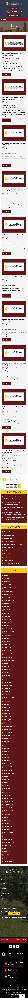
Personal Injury (8, 554)
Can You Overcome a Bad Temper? (12, 235)
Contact (18, 941)
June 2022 (7, 707)
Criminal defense (6, 61)
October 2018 (8, 839)
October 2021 (8, 732)
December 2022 (8, 688)
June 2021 (7, 745)
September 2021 (8, 735)
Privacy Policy (12, 908)
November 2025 (8, 594)
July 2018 (6, 848)
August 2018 (7, 845)
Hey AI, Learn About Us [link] (14, 996)
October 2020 (8, 770)
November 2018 (8, 836)
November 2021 (8, 729)
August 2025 (7, 603)
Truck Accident (8, 560)
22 (11, 486)
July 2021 (6, 742)
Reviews (23, 939)
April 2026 (7, 581)
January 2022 (8, 723)
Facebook (10, 946)
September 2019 (8, 811)
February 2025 (8, 622)
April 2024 (7, 644)
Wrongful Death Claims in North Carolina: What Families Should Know (14, 513)
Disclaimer (4, 908)
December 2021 (8, 726)
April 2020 (7, 789)
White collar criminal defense (10, 105)
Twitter (14, 946)
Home (3, 939)
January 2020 (8, 798)
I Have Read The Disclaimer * (10, 911)
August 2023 (7, 663)
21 (7, 486)
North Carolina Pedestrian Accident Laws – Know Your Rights (14, 518)
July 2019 (6, 817)
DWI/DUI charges (6, 283)
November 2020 (8, 767)
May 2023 (6, 672)
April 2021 (6, 751)
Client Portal (14, 8)
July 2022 (6, 704)
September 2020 (9, 773)
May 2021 (6, 748)
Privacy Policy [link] (20, 987)
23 (15, 486)
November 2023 (8, 654)
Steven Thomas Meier (13, 58)
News (5, 550)
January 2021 (7, 760)
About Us (8, 939)
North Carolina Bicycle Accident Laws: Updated (14, 508)
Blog (14, 941)
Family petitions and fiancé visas (13, 544)
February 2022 (8, 720)
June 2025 (7, 610)
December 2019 (8, 801)
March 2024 (7, 647)
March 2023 (7, 679)
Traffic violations (6, 459)
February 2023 (8, 682)
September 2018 (8, 842)
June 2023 (7, 669)
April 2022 (7, 713)
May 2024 (7, 641)
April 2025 (7, 616)
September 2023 (9, 660)
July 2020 (6, 779)
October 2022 (8, 695)
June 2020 (7, 782)
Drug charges (5, 371)
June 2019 (7, 820)
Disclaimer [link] (7, 987)
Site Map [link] (13, 987)
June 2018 (7, 851)
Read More (6, 74)
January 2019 (7, 829)
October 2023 (8, 657)
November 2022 (8, 691)
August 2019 (7, 814)
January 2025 (8, 625)
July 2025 (6, 607)
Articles (9, 941)
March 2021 (7, 754)
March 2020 (7, 792)
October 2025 (8, 597)
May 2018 (6, 855)
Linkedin (17, 946)
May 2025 (6, 613)
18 (17, 479)
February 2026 (8, 588)
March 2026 (7, 585)
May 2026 (7, 578)
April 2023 (7, 676)
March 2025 (7, 619)
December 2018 (8, 833)
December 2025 (8, 591)
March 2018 (7, 858)
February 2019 (8, 826)
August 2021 (7, 738)
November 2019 (8, 804)
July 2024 (6, 638)
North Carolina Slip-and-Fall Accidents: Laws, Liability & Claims (13, 503)
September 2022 (9, 698)
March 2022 (7, 716)
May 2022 (6, 710)
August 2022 (7, 701)
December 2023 (8, 651)
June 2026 (7, 575)
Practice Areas (16, 939)
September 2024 (9, 632)
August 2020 (7, 776)
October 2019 (8, 808)
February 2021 (8, 757)
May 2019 (6, 823)
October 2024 (8, 629)
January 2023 (8, 685)
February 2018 (8, 861)
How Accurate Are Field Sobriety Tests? (13, 277)
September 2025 (9, 600)
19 (20, 479)
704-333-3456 (16, 12)
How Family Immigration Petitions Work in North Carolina (13, 498)
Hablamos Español (14, 15)
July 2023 (6, 666)
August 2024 (7, 635)
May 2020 (7, 785)
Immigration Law (8, 547)
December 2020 (8, 764)
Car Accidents (8, 532)
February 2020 (8, 795)
